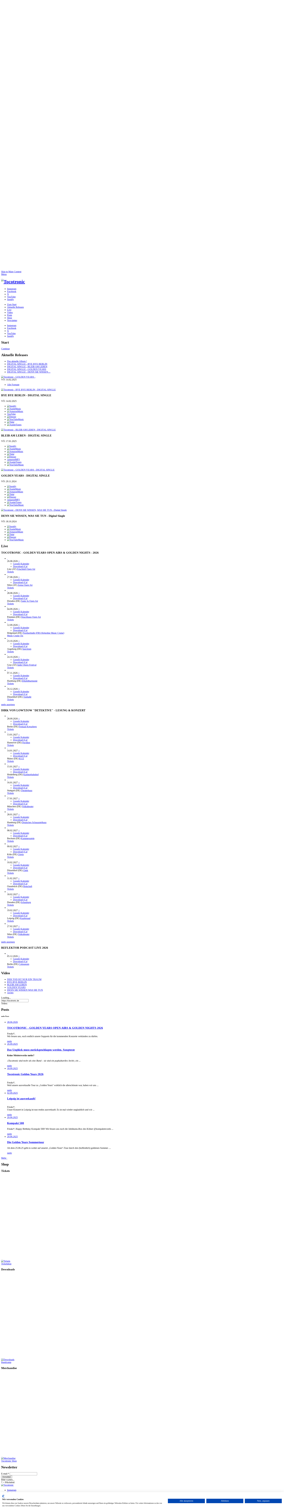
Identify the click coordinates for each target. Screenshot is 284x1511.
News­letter (12, 320)
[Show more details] (7, 558)
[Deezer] (11, 416)
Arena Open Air (25, 585)
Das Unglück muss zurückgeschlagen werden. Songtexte (41, 1049)
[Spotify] (11, 406)
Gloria (21, 854)
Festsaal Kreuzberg (28, 726)
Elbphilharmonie (29, 681)
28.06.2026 (12, 1022)
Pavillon (26, 742)
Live (9, 310)
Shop (9, 318)
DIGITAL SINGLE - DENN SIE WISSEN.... (28, 372)
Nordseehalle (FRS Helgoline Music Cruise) (43, 633)
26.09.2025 (12, 1044)
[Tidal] (10, 422)
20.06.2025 (12, 1117)
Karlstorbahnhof (31, 774)
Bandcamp (6, 1362)
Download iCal (20, 566)
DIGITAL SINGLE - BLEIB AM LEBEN (27, 366)
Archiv (10, 992)
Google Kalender (21, 563)
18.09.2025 (12, 1068)
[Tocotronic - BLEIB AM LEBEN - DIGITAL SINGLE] (28, 429)
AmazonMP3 (13, 459)
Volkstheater (27, 806)
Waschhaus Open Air (31, 617)
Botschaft (27, 886)
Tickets (10, 571)
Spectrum (26, 649)
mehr (9, 1041)
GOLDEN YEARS (16, 987)
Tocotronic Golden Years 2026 (25, 1074)
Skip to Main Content (11, 271)
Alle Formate (13, 384)
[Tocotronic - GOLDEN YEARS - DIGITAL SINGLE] (28, 470)
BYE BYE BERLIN (17, 982)
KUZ (21, 758)
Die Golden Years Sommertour (25, 1142)
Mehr (4, 1158)
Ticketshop (6, 1264)
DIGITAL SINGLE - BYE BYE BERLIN (27, 364)
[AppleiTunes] (14, 424)
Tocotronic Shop (9, 1461)
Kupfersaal (25, 918)
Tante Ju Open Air (29, 601)
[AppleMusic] (14, 408)
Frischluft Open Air (26, 569)
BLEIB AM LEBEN (17, 984)
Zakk (25, 870)
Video (10, 312)
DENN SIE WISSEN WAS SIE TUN (25, 990)
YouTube (11, 414)
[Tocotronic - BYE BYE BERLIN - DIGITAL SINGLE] (28, 389)
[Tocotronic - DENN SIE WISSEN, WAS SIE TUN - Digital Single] (34, 510)
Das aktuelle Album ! (17, 361)
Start (11, 304)
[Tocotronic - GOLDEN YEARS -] (18, 377)
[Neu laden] (13, 281)
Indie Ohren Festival (26, 665)
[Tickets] (43, 1261)
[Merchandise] (43, 1458)
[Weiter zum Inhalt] (142, 269)
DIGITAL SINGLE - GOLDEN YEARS (26, 369)
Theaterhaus (26, 790)
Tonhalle (27, 697)
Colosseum (24, 964)
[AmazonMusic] (15, 411)
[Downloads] (43, 1359)
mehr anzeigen (8, 704)
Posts (9, 315)
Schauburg (26, 902)
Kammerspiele (27, 838)
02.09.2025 (12, 1093)
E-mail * (5, 1473)
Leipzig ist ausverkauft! (21, 1098)
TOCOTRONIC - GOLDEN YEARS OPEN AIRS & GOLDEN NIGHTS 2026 (55, 1027)
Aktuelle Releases (15, 307)
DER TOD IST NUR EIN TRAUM (24, 979)
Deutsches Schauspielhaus (34, 822)
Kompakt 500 (15, 1123)
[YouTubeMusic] (15, 419)
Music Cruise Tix (15, 635)
